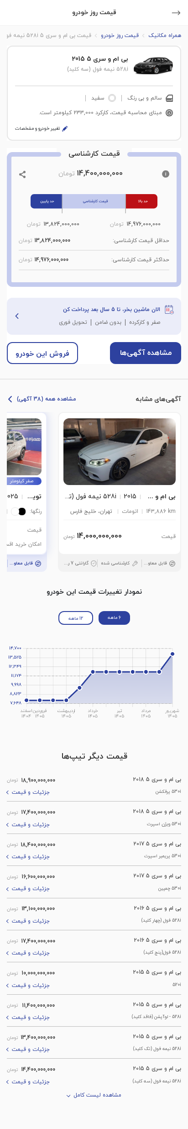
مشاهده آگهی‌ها (146, 353)
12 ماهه (75, 618)
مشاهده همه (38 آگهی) (46, 399)
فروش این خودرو (42, 354)
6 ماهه (114, 617)
